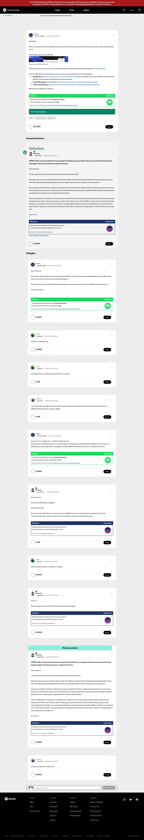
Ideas (86, 10)
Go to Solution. (41, 112)
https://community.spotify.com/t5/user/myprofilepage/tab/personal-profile (74, 85)
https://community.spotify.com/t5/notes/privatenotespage (77, 82)
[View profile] (31, 35)
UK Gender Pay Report (103, 836)
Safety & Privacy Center (18, 836)
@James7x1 (33, 214)
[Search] (123, 10)
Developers (54, 806)
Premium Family (95, 811)
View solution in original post (38, 235)
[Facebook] (137, 799)
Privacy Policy (32, 836)
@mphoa (48, 441)
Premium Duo (94, 806)
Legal (6, 836)
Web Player (74, 806)
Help (57, 10)
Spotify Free (94, 820)
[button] (113, 35)
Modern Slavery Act (77, 836)
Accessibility (65, 836)
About (32, 802)
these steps (84, 4)
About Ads (55, 836)
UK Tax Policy (90, 836)
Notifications (51, 118)
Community (13, 10)
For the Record (35, 811)
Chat (71, 10)
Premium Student (96, 815)
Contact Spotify (75, 815)
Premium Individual (96, 802)
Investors (53, 815)
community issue (40, 118)
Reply (109, 127)
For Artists (53, 802)
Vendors (53, 820)
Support (73, 802)
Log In (132, 10)
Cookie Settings (44, 836)
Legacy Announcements (32, 16)
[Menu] (139, 10)
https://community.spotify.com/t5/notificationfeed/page (62, 77)
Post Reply (109, 788)
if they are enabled (98, 68)
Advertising (54, 811)
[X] (130, 799)
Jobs (31, 806)
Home (14, 16)
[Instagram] (124, 799)
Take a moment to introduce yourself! (65, 105)
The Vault (20, 16)
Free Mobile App (75, 811)
